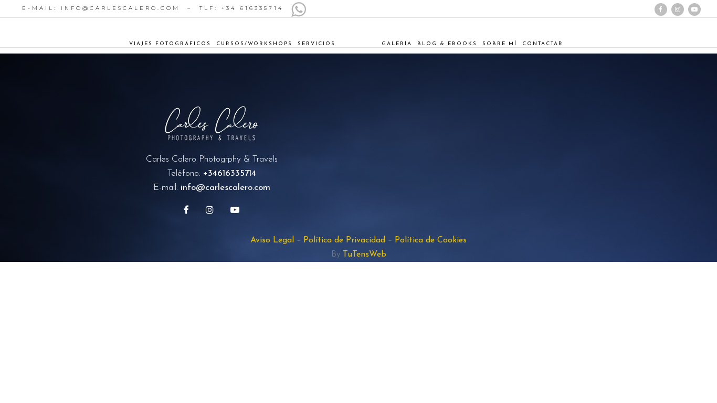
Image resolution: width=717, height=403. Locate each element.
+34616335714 (229, 173)
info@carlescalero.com (225, 187)
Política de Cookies (431, 240)
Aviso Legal (272, 240)
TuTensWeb (364, 254)
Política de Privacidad (344, 240)
